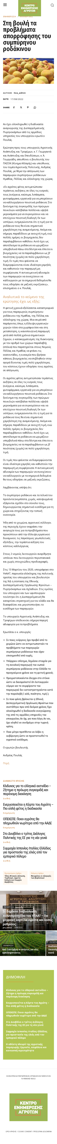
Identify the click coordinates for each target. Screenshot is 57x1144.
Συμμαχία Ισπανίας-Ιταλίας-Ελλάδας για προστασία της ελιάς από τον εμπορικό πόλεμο (27, 852)
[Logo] (28, 1107)
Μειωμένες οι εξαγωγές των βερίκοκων (41, 877)
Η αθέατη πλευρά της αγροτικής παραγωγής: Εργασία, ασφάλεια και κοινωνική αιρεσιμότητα (26, 1047)
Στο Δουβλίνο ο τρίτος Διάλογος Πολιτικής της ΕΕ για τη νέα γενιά (25, 835)
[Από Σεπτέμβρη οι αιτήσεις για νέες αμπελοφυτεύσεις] (23, 943)
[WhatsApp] (35, 107)
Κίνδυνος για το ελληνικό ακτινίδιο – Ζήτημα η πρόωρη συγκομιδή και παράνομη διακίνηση (27, 790)
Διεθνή (6, 798)
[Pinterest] (28, 107)
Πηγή (6, 763)
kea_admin (20, 92)
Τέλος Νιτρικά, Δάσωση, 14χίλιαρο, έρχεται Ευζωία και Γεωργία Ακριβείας (15, 879)
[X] (21, 107)
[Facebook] (14, 107)
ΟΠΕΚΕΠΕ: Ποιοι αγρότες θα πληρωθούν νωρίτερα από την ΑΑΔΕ (27, 821)
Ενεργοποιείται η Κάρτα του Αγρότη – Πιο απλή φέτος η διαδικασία (28, 806)
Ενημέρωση (9, 17)
